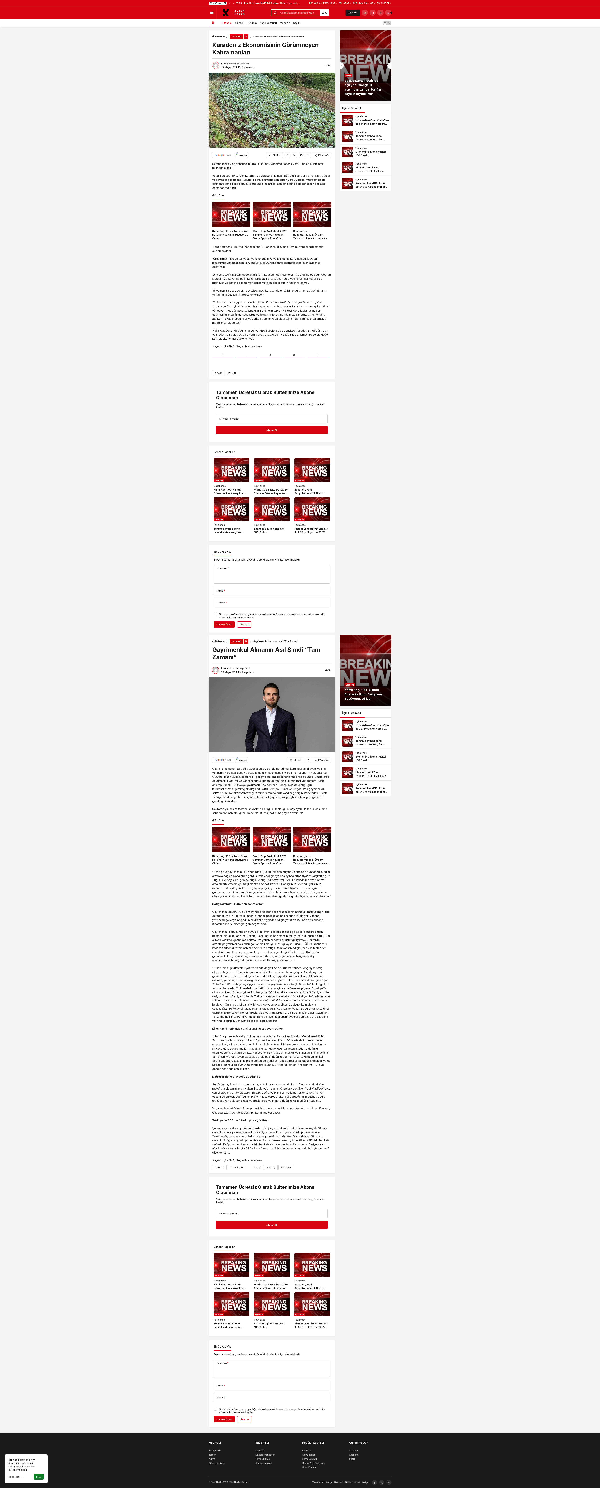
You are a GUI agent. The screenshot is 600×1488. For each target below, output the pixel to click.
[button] (373, 13)
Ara (324, 12)
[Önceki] (230, 3)
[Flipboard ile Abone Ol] (241, 155)
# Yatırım (286, 1167)
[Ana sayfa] (213, 23)
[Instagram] (388, 1482)
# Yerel (232, 373)
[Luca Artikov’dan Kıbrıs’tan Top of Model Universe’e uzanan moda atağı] (365, 120)
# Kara (218, 373)
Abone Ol (352, 12)
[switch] (387, 23)
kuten (224, 63)
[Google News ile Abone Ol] (223, 155)
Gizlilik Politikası (15, 1477)
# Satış (271, 1167)
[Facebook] (374, 1482)
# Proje (256, 1167)
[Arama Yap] (365, 13)
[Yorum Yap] (294, 155)
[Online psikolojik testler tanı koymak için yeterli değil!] (365, 65)
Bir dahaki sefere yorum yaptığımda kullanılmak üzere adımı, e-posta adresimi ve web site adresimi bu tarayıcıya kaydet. (272, 616)
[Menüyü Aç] (212, 13)
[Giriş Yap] (380, 13)
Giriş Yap (244, 624)
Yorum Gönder (224, 624)
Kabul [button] (38, 1477)
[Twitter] (381, 1482)
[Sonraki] (233, 3)
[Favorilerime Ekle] (287, 155)
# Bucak (219, 1167)
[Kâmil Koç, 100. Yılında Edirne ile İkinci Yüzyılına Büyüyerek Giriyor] (231, 221)
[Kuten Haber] (235, 12)
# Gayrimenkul (238, 1167)
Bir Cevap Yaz (222, 551)
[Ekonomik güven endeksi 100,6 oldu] (272, 515)
